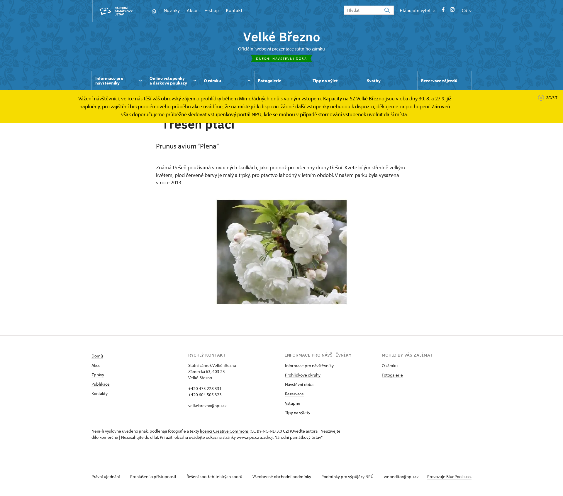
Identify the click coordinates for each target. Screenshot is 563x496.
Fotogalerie (392, 375)
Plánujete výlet (416, 10)
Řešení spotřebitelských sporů (214, 476)
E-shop (211, 10)
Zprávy (97, 374)
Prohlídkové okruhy (302, 375)
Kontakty (99, 393)
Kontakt (234, 10)
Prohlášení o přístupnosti (153, 476)
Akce (192, 10)
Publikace (100, 384)
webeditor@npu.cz (401, 476)
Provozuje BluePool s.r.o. (449, 476)
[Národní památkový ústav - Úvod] (115, 11)
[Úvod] (154, 10)
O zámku (390, 365)
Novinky (172, 10)
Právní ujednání (106, 476)
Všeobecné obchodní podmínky (282, 476)
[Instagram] (452, 11)
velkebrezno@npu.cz (207, 405)
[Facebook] (443, 11)
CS (465, 10)
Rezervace (294, 394)
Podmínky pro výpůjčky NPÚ (347, 476)
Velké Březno (281, 36)
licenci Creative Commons (224, 431)
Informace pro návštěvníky (309, 365)
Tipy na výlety (297, 412)
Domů (97, 356)
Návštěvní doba (299, 384)
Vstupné (292, 403)
